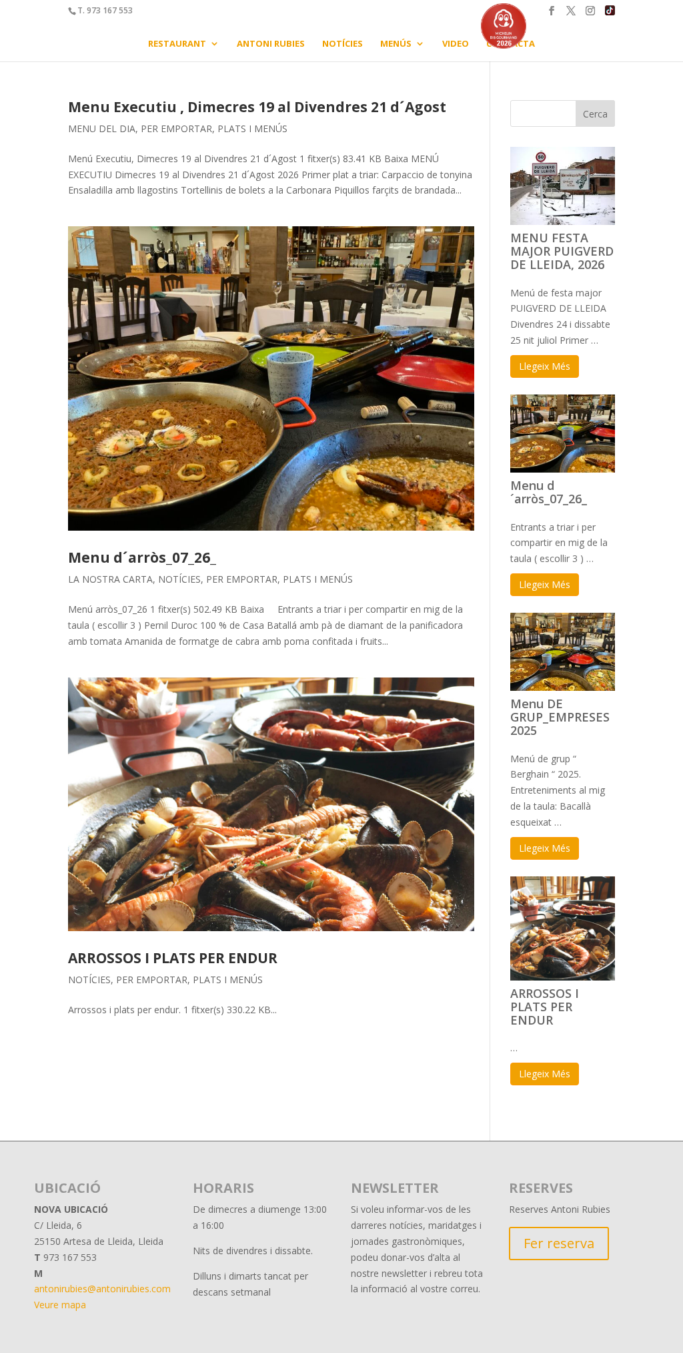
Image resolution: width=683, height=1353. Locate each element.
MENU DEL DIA (101, 128)
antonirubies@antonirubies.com (102, 1288)
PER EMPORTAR (176, 128)
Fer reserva (559, 1243)
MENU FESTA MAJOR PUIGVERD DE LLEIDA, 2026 (562, 251)
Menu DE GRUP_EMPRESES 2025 (560, 717)
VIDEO (455, 44)
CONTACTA (510, 44)
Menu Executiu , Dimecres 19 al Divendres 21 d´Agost (257, 106)
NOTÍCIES (342, 44)
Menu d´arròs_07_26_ (142, 557)
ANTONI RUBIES (271, 44)
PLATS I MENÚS (252, 128)
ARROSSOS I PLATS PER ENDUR (172, 958)
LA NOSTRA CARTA (110, 579)
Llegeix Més (544, 366)
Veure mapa (60, 1304)
